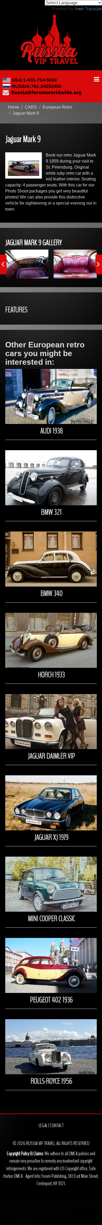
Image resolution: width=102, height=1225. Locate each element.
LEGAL (43, 1125)
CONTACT (57, 1125)
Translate (93, 9)
